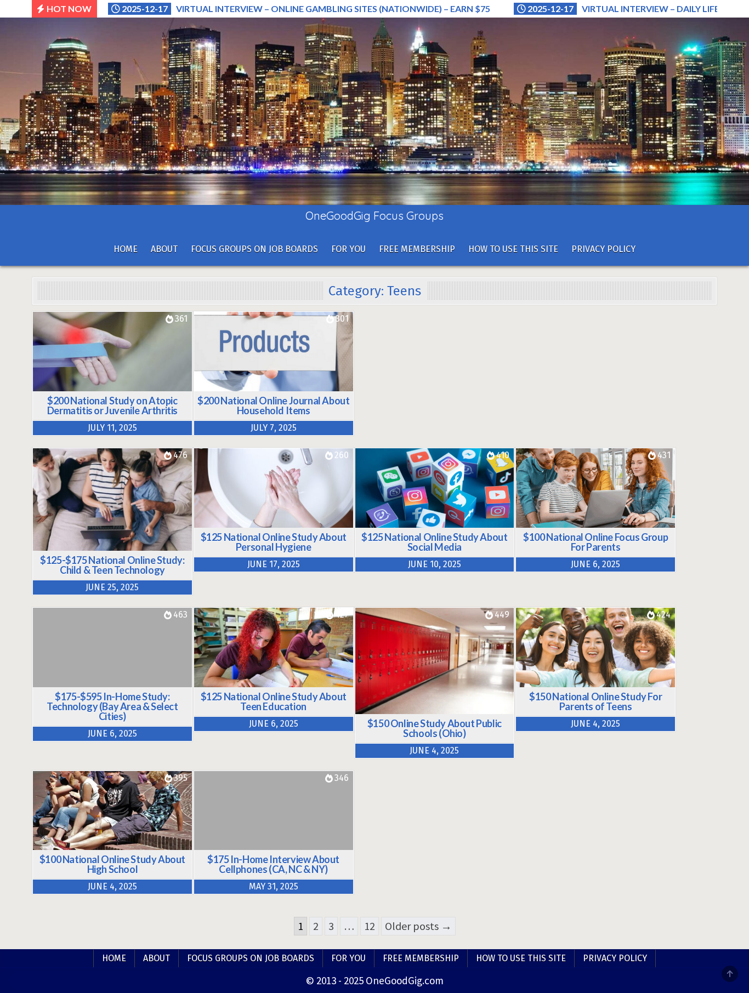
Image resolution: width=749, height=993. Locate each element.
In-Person (110, 642)
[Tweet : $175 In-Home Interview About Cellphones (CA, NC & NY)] (256, 843)
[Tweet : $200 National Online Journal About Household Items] (248, 384)
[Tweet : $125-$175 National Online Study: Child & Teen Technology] (87, 544)
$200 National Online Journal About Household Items (273, 405)
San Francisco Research (94, 655)
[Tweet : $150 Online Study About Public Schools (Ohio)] (409, 707)
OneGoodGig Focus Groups (374, 215)
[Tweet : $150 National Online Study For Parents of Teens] (570, 680)
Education (237, 628)
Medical (78, 346)
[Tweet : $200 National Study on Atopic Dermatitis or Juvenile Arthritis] (87, 384)
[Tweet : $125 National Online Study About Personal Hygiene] (248, 521)
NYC (333, 805)
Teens (160, 510)
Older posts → (418, 926)
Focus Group (137, 332)
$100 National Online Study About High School (112, 864)
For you (348, 249)
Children (76, 332)
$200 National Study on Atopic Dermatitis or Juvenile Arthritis (112, 405)
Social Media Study (416, 496)
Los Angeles (287, 805)
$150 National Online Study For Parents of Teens (595, 701)
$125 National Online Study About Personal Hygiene (274, 542)
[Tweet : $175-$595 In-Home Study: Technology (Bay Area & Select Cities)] (94, 680)
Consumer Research (298, 332)
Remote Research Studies (111, 360)
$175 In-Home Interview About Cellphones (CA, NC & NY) (273, 864)
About (164, 249)
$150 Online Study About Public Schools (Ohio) (434, 728)
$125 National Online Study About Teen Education (274, 701)
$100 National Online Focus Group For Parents (595, 542)
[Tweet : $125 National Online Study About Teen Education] (248, 680)
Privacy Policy (603, 249)
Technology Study (93, 510)
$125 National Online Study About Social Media (434, 542)
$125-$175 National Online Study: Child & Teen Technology (112, 565)
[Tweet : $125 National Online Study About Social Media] (409, 521)
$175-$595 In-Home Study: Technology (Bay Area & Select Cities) (112, 706)
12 (369, 926)
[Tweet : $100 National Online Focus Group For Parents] (570, 521)
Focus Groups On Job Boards (254, 249)
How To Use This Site (513, 249)
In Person (144, 628)
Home (126, 249)
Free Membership (417, 249)
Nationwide (133, 346)
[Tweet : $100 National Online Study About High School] (87, 843)
